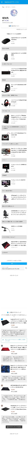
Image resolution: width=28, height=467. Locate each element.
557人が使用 (14, 413)
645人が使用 (14, 373)
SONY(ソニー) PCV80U (16, 226)
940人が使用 (14, 353)
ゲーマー (8, 7)
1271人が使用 (14, 327)
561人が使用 (14, 391)
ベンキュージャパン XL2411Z (18, 180)
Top (3, 7)
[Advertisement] (14, 291)
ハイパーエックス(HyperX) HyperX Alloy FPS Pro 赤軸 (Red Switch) (19, 70)
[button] (26, 268)
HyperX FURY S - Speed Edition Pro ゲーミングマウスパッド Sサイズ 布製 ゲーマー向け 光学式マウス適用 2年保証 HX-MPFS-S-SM (19, 245)
